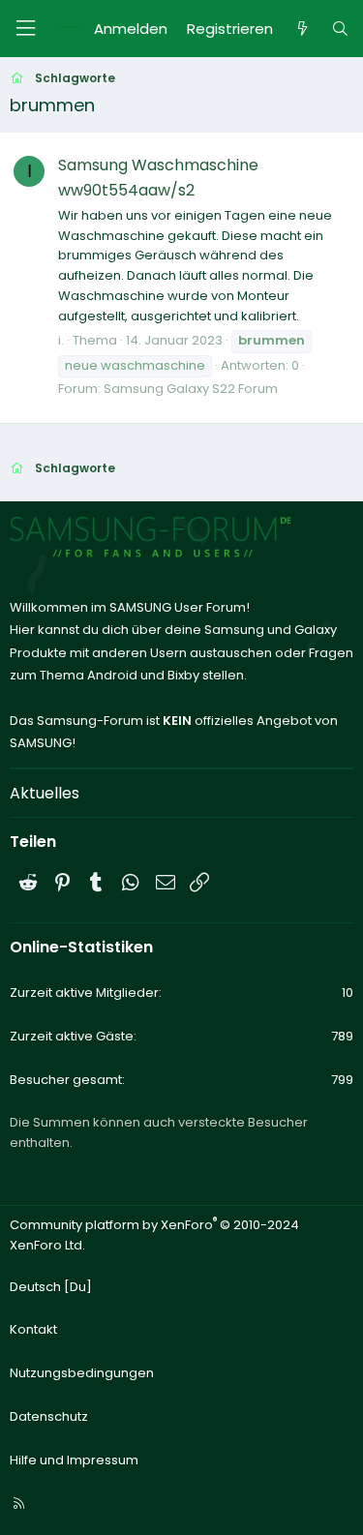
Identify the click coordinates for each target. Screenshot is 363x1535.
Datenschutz (49, 1416)
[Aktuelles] (301, 29)
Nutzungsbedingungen (82, 1373)
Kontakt (33, 1329)
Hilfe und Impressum (74, 1460)
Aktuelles (44, 793)
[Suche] (340, 29)
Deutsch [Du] (51, 1287)
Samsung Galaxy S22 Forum (191, 388)
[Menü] (25, 28)
